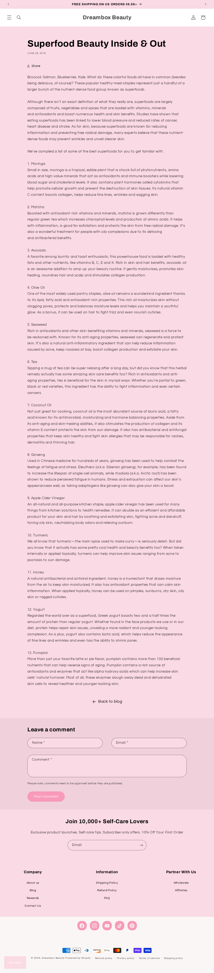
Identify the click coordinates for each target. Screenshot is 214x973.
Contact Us (33, 905)
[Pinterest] (132, 925)
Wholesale (181, 882)
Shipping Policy (107, 882)
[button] (9, 17)
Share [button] (36, 66)
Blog (33, 890)
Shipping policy (173, 958)
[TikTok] (119, 925)
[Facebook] (82, 925)
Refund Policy (107, 890)
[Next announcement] (205, 4)
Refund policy (104, 958)
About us (33, 882)
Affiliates (181, 890)
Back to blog (110, 702)
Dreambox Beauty (53, 958)
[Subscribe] (141, 845)
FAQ (107, 898)
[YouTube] (107, 925)
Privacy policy (125, 958)
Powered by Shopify (78, 958)
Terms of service (149, 958)
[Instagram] (94, 925)
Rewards (33, 898)
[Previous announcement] (8, 4)
